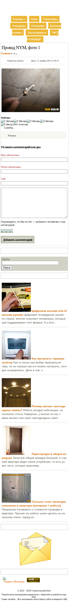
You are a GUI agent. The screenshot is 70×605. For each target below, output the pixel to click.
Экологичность (36, 32)
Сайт (3, 178)
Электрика (19, 26)
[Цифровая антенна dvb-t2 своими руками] (16, 310)
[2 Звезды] (20, 121)
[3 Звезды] (33, 121)
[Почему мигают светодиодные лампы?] (16, 406)
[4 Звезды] (46, 121)
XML (65, 599)
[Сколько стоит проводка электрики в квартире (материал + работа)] (16, 501)
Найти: (6, 259)
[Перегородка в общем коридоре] (16, 453)
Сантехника (50, 19)
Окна (34, 19)
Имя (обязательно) (10, 154)
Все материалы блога (28, 599)
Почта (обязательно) (11, 166)
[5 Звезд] (6, 124)
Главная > (19, 19)
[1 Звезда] (7, 121)
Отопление (38, 26)
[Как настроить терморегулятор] (16, 358)
